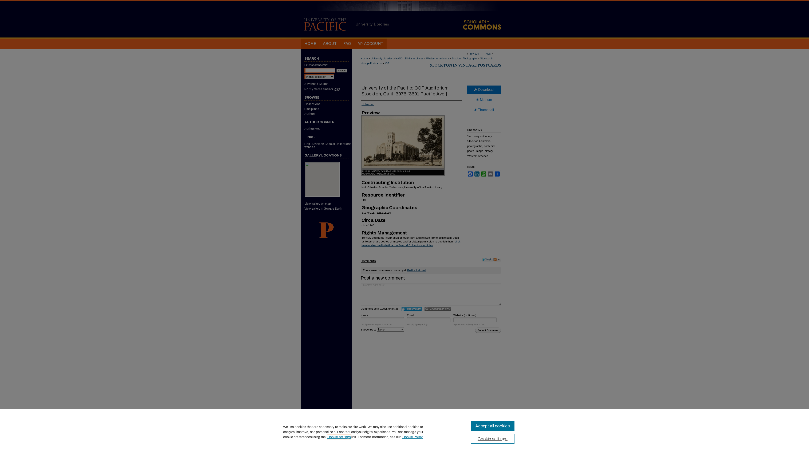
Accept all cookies (492, 426)
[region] (404, 432)
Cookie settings (339, 437)
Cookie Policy (412, 437)
